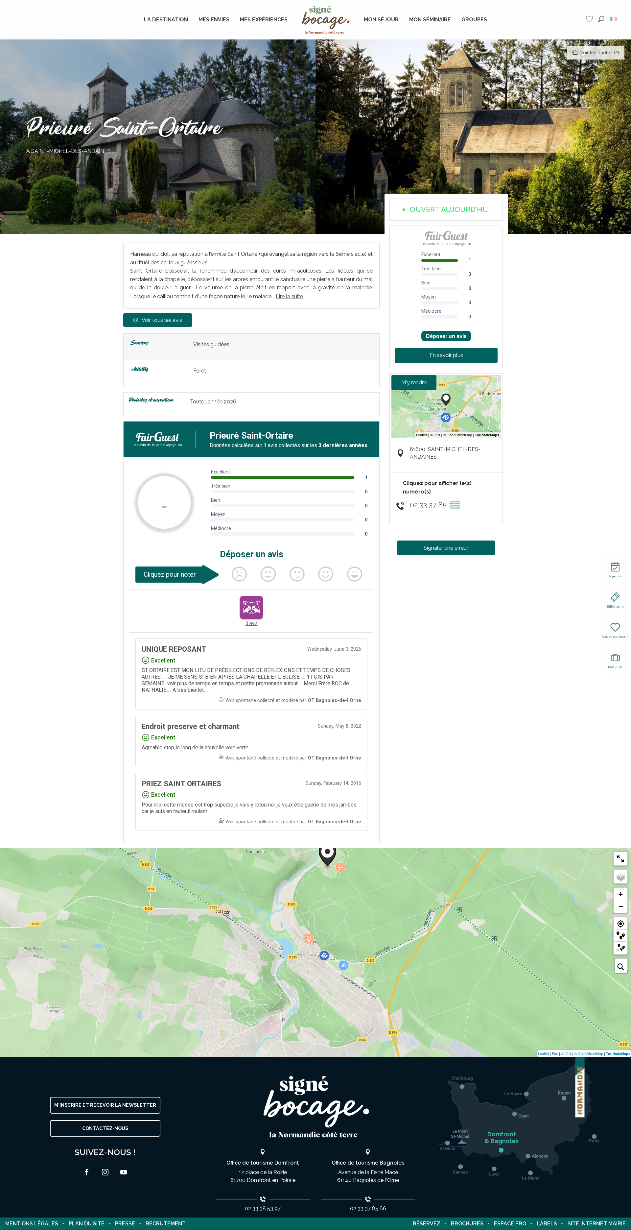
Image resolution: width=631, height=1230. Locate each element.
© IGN (566, 1053)
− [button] (621, 906)
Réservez (426, 1223)
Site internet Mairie (597, 1223)
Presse (125, 1223)
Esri (555, 1053)
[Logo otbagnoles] (315, 1107)
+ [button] (621, 894)
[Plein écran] (620, 859)
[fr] (614, 18)
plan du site (87, 1223)
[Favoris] (590, 19)
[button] (601, 19)
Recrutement (166, 1223)
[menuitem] (166, 19)
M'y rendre (414, 382)
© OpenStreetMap (588, 1053)
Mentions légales (31, 1223)
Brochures (467, 1223)
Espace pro (510, 1223)
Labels (547, 1223)
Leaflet (543, 1053)
